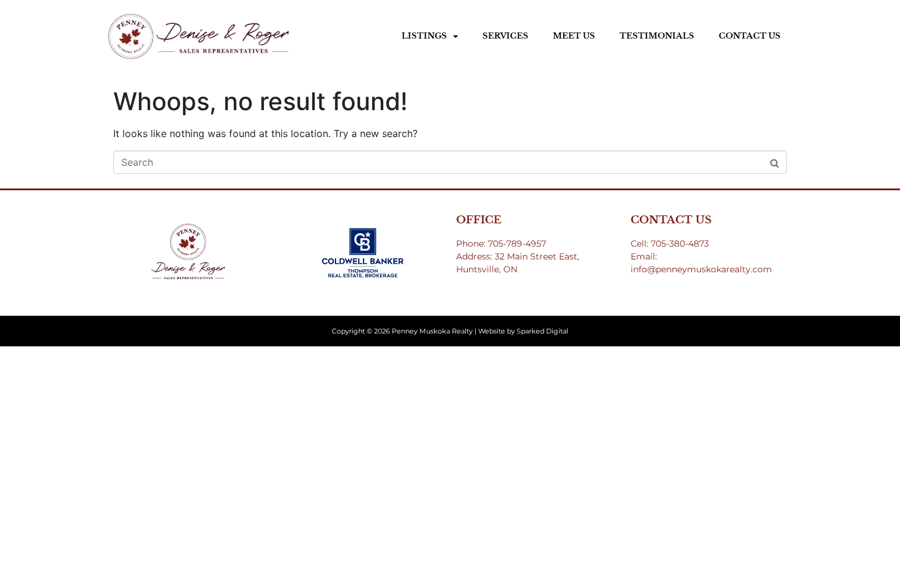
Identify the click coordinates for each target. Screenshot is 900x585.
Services (505, 36)
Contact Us (750, 36)
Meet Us (574, 36)
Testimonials (657, 36)
